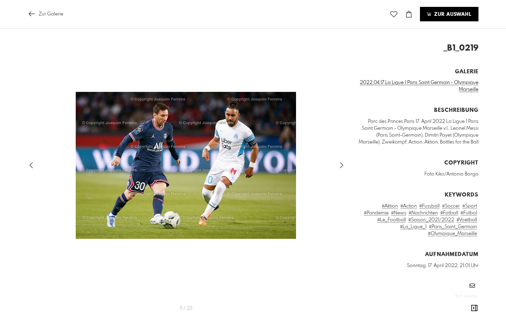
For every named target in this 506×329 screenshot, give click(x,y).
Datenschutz (466, 306)
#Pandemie (376, 213)
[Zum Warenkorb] (409, 14)
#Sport (469, 206)
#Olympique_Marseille (452, 233)
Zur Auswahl (452, 14)
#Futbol (469, 213)
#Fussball (429, 206)
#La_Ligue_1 (413, 226)
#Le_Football (391, 219)
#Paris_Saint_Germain (453, 226)
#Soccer (451, 206)
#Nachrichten (423, 213)
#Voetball (466, 219)
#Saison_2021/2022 (431, 219)
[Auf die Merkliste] (394, 14)
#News (398, 213)
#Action (408, 206)
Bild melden (466, 297)
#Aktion (390, 206)
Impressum (440, 306)
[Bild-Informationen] (474, 308)
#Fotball (449, 213)
